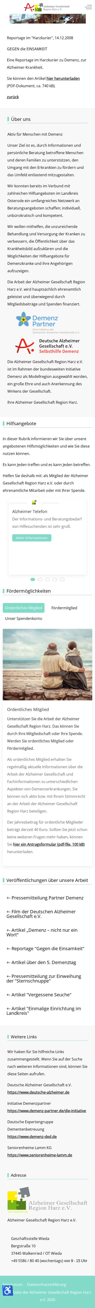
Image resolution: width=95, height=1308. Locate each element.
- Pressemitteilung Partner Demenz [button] (46, 898)
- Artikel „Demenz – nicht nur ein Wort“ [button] (41, 932)
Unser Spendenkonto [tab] (23, 618)
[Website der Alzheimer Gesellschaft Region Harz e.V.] (47, 7)
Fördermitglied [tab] (64, 607)
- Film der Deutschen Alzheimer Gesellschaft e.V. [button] (41, 913)
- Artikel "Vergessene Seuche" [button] (40, 994)
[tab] (32, 579)
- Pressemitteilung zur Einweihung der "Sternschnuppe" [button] (43, 978)
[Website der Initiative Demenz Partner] (47, 322)
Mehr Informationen (32, 538)
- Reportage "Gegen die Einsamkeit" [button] (46, 948)
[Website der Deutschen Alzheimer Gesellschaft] (47, 345)
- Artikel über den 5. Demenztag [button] (42, 962)
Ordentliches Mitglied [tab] (23, 607)
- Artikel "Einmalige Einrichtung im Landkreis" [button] (43, 1010)
